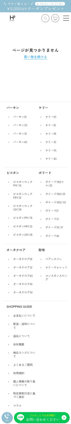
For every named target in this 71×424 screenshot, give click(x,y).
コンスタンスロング (56, 277)
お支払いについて (24, 315)
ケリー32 (50, 142)
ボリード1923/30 (55, 202)
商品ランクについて (24, 354)
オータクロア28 (22, 259)
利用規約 (18, 373)
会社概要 (18, 344)
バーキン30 (20, 125)
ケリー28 (50, 134)
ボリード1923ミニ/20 (54, 183)
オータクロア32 (22, 267)
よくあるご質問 (23, 365)
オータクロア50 (23, 292)
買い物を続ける (35, 56)
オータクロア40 (23, 276)
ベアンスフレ (53, 259)
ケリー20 (50, 117)
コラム (17, 405)
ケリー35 (50, 150)
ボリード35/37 (54, 227)
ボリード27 (52, 210)
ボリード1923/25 (55, 194)
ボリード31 (52, 219)
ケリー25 (50, 125)
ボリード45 (52, 236)
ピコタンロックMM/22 (23, 195)
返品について (21, 336)
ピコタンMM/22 (22, 226)
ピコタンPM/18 (22, 218)
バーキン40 (20, 142)
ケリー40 (51, 159)
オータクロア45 (22, 284)
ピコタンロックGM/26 (23, 207)
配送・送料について (24, 325)
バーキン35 (20, 134)
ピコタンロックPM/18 (23, 183)
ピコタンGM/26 (23, 235)
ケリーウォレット (56, 267)
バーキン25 (19, 117)
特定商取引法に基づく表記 (24, 395)
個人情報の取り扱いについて (24, 383)
